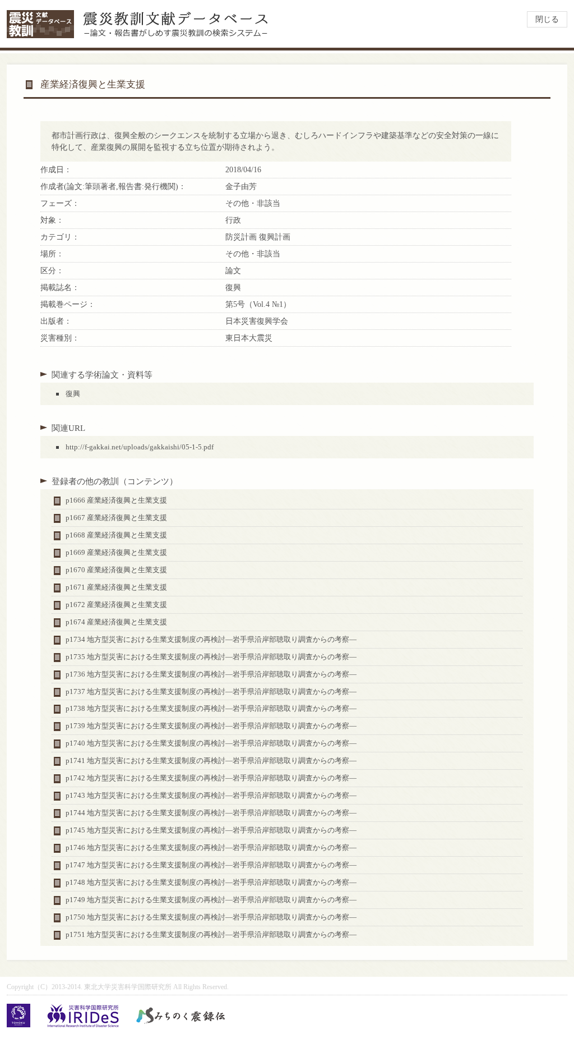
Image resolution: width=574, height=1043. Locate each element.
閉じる (547, 19)
